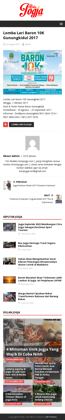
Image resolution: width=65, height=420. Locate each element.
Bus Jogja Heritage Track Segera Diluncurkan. (36, 244)
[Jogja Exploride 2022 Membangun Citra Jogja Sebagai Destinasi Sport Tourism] (9, 229)
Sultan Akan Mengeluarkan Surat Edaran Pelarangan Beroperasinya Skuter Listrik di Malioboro (37, 261)
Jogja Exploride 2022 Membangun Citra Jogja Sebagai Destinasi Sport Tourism (40, 227)
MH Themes (51, 417)
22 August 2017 (13, 44)
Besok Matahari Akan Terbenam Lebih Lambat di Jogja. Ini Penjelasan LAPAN (40, 279)
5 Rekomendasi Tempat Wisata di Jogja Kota (16, 396)
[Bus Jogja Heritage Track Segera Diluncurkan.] (9, 246)
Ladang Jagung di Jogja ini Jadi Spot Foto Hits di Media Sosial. (16, 373)
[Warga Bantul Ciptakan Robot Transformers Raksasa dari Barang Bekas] (9, 299)
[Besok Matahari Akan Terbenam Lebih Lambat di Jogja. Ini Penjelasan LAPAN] (9, 281)
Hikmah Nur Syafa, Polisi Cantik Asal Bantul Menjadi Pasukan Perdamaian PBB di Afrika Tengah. (47, 370)
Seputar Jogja (12, 217)
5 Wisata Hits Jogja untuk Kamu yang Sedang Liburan (45, 396)
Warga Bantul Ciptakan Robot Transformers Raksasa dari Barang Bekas (38, 296)
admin (28, 44)
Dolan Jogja (11, 312)
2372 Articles (29, 156)
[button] (60, 23)
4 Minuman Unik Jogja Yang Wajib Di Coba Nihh (32, 351)
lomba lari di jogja (21, 124)
